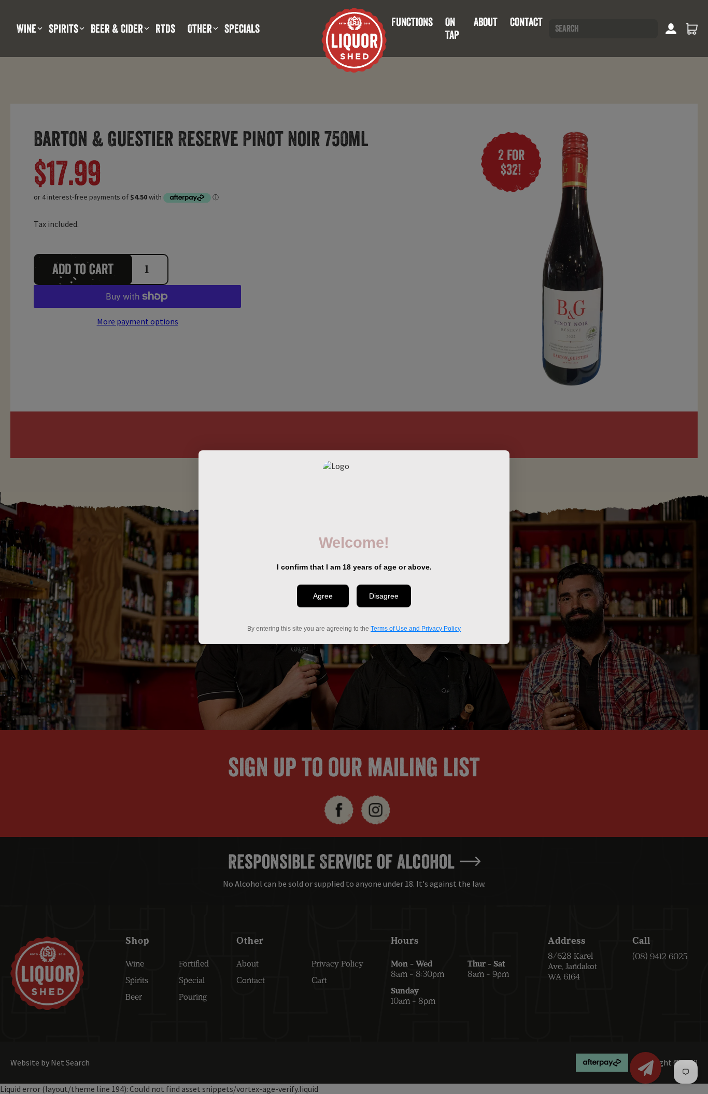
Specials (242, 28)
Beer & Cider (117, 28)
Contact (526, 22)
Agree (323, 596)
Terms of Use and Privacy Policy (416, 628)
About (486, 22)
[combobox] (603, 28)
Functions (412, 22)
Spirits (63, 28)
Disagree (384, 596)
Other (200, 28)
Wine (26, 28)
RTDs (165, 28)
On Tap (452, 28)
